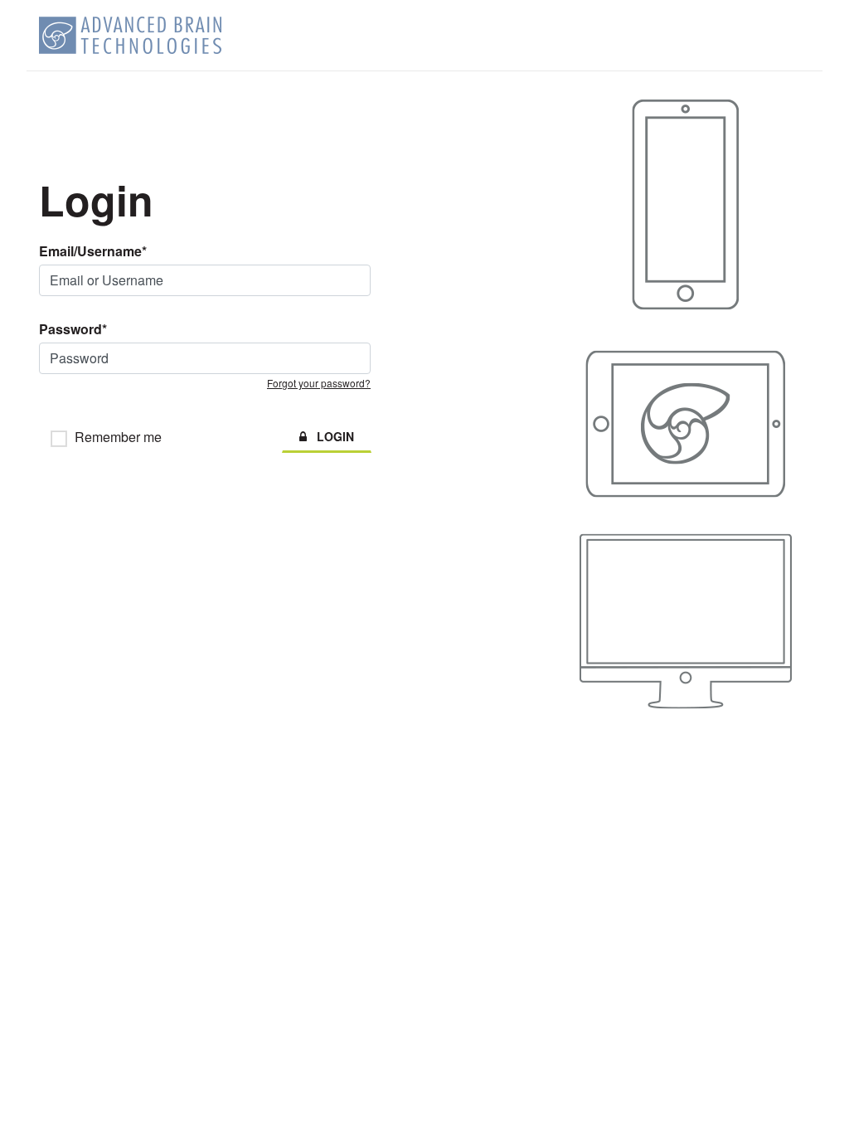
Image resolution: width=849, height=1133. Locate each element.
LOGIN (330, 436)
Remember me (118, 438)
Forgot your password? (319, 383)
